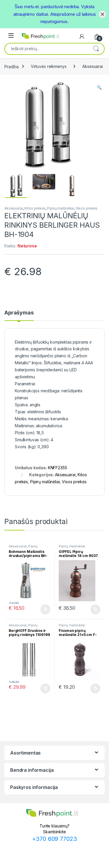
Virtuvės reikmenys (48, 66)
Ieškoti (96, 48)
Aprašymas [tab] (19, 313)
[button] (99, 87)
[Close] (102, 14)
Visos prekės (86, 208)
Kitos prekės (34, 208)
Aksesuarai (92, 66)
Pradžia (11, 66)
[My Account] (82, 36)
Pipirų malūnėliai (60, 208)
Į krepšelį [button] (42, 609)
